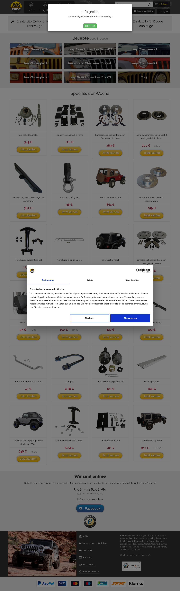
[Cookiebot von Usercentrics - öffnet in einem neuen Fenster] (138, 271)
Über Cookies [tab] (132, 280)
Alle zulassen (130, 318)
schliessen (90, 26)
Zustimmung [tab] (48, 280)
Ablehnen (89, 318)
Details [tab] (90, 280)
